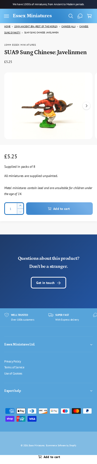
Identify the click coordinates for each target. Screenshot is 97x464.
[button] (6, 16)
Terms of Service (14, 367)
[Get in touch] (80, 16)
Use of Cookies (13, 373)
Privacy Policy (12, 361)
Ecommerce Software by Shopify (61, 445)
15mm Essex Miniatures (20, 44)
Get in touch (45, 282)
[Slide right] (86, 106)
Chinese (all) (68, 26)
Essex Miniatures (36, 445)
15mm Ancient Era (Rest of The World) (36, 26)
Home (7, 26)
